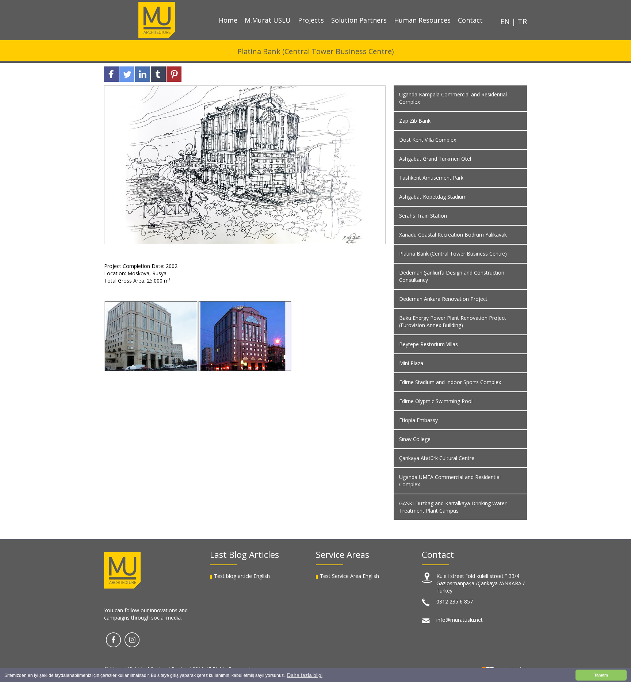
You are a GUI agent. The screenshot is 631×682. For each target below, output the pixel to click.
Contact (470, 20)
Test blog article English (242, 575)
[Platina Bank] (151, 336)
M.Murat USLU (268, 20)
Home (228, 20)
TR (522, 21)
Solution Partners (359, 20)
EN (506, 21)
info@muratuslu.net (459, 619)
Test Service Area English (349, 575)
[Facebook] (113, 639)
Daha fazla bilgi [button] (304, 675)
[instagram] (132, 639)
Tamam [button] (601, 675)
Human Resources (422, 20)
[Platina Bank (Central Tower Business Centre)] (244, 164)
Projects (311, 20)
